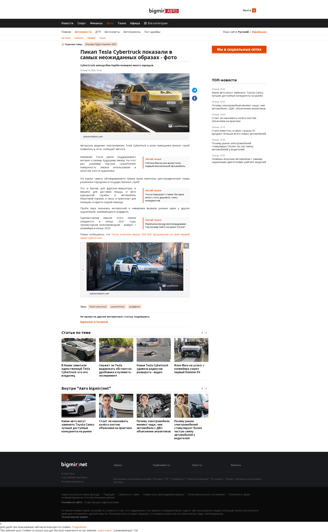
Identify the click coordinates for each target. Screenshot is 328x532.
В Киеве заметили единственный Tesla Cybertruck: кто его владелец (76, 370)
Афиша (135, 23)
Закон (102, 37)
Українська (259, 31)
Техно (122, 23)
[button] (83, 270)
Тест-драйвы (152, 31)
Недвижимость (161, 465)
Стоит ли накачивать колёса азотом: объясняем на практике (115, 424)
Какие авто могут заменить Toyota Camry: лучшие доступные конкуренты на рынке (78, 426)
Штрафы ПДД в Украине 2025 (100, 44)
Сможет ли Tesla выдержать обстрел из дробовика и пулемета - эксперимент (115, 370)
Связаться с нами (129, 494)
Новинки (79, 37)
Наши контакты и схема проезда (80, 494)
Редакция (109, 494)
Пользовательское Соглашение (206, 494)
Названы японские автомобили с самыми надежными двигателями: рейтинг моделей (239, 160)
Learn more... (105, 530)
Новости (67, 23)
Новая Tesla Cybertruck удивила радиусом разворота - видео (152, 368)
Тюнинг (91, 37)
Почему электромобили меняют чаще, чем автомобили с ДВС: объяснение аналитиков (154, 426)
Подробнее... (80, 527)
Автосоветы (112, 31)
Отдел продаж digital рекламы (101, 502)
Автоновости (83, 31)
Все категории (157, 23)
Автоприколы (132, 31)
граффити (134, 306)
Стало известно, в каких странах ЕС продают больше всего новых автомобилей (239, 132)
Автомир (66, 37)
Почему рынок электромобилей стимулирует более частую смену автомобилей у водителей (188, 429)
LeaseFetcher (118, 306)
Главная (66, 31)
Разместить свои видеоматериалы (163, 494)
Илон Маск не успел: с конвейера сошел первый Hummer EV (189, 368)
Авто (110, 23)
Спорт (81, 23)
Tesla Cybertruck (98, 306)
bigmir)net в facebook (94, 321)
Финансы (96, 23)
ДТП (98, 31)
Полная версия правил (75, 517)
